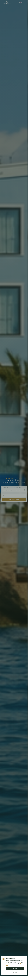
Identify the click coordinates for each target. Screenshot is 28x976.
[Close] (25, 958)
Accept (15, 968)
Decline (15, 972)
